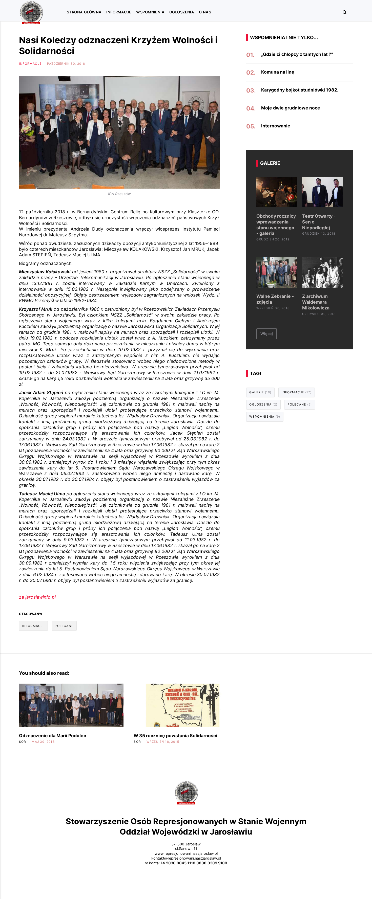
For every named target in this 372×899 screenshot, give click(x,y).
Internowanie (275, 125)
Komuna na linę (277, 72)
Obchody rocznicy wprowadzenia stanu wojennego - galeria (276, 224)
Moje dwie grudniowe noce (290, 107)
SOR (22, 742)
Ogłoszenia (181, 12)
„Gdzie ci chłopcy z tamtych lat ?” (297, 54)
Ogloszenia (263, 404)
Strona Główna (84, 12)
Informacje (118, 12)
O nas (205, 12)
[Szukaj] (342, 12)
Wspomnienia (150, 12)
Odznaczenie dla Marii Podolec (52, 735)
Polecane (64, 626)
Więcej (266, 333)
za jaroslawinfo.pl (37, 597)
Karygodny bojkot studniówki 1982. (299, 90)
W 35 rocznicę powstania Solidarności (175, 735)
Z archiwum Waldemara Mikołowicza (315, 302)
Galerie (260, 392)
